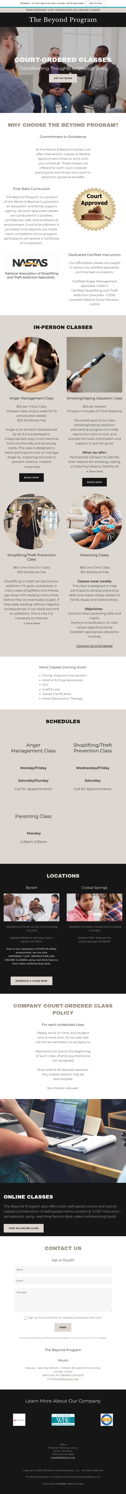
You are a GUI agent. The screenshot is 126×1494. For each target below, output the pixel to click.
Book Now (31, 477)
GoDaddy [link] (61, 1483)
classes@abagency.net (63, 1457)
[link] (63, 20)
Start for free (95, 3)
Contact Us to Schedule (95, 646)
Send (62, 1327)
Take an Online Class (24, 1228)
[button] (60, 107)
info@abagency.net (67, 1379)
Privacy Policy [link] (74, 1338)
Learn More (63, 85)
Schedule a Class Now (31, 980)
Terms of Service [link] (92, 1338)
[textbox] (63, 1269)
